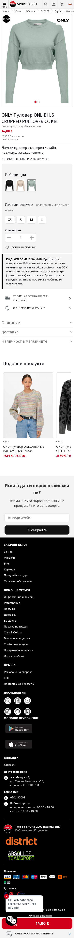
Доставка (10, 614)
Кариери (9, 569)
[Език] (70, 4)
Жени (18, 11)
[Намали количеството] (9, 237)
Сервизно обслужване (18, 581)
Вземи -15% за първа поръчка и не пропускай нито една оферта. (37, 495)
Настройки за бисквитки (19, 683)
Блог (7, 563)
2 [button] (39, 102)
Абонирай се (37, 530)
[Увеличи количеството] (31, 237)
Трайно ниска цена (16, 644)
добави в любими (23, 247)
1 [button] (35, 102)
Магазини (10, 557)
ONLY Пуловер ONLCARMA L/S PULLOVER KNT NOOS (23, 449)
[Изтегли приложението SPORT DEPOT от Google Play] (19, 729)
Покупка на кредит (16, 626)
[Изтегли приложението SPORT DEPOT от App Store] (19, 744)
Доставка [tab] (10, 332)
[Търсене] (46, 4)
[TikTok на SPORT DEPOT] (7, 711)
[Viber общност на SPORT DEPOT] (17, 711)
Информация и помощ (19, 596)
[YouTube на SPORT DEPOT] (27, 700)
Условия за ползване (40, 916)
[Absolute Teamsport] (21, 855)
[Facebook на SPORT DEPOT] (17, 700)
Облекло (31, 11)
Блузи (58, 11)
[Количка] (62, 4)
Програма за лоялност (18, 650)
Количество (13, 230)
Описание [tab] (11, 322)
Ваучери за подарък (17, 638)
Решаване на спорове (18, 671)
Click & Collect (13, 632)
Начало (5, 11)
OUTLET (45, 11)
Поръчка (9, 608)
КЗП (6, 677)
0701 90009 (17, 797)
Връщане (10, 620)
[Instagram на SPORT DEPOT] (7, 700)
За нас (8, 551)
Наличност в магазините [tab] (24, 341)
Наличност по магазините (33, 933)
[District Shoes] (21, 841)
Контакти (9, 764)
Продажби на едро (16, 575)
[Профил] (54, 4)
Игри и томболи (14, 656)
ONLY (7, 115)
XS (10, 220)
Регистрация (12, 602)
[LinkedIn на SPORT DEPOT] (27, 711)
